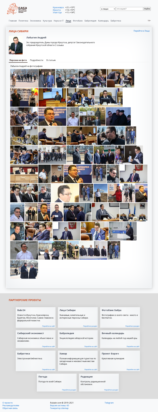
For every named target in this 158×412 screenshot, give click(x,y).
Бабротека (116, 20)
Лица (68, 20)
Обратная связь (10, 408)
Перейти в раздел (90, 326)
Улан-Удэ (57, 12)
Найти (147, 9)
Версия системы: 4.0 (59, 405)
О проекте (7, 402)
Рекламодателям (10, 405)
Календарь (103, 20)
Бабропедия (90, 20)
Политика (23, 20)
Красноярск (58, 7)
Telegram (109, 402)
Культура (47, 20)
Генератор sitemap (59, 408)
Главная (13, 20)
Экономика (35, 20)
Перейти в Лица (141, 30)
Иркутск (57, 10)
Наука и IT (59, 20)
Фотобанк (78, 20)
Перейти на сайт (48, 326)
